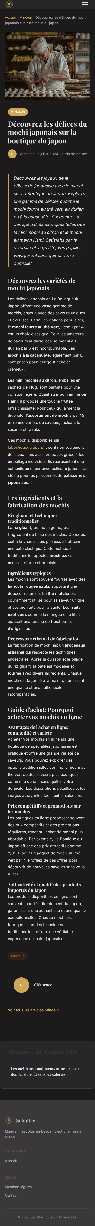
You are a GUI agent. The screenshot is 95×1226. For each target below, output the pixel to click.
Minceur (25, 17)
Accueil (10, 17)
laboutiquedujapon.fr (27, 447)
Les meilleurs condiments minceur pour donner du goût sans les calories (45, 1071)
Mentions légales (18, 1187)
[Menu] (85, 4)
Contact (11, 1195)
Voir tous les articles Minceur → (36, 1010)
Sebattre (25, 1120)
